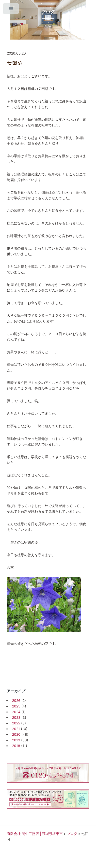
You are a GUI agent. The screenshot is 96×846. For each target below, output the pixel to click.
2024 (16, 712)
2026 (16, 700)
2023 (16, 717)
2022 (16, 723)
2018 (16, 746)
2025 (16, 706)
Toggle (11, 9)
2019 (16, 740)
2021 (16, 729)
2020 (16, 734)
